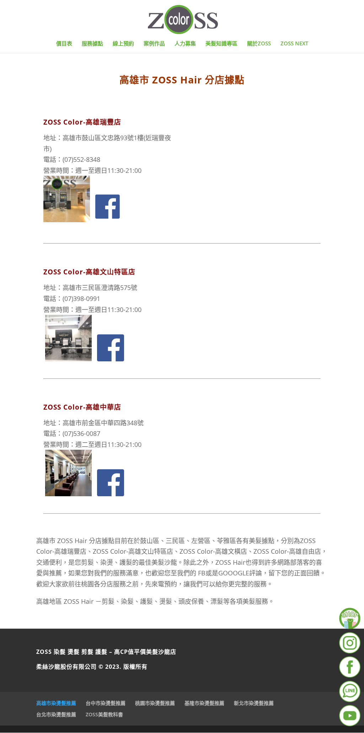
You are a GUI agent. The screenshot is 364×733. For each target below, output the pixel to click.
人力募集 (185, 44)
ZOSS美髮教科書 (104, 714)
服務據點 (92, 44)
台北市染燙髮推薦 (56, 714)
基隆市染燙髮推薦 (204, 703)
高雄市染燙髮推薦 (56, 703)
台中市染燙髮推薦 (105, 703)
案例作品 (154, 44)
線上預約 (123, 44)
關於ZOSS (259, 44)
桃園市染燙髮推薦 (155, 703)
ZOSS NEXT (294, 44)
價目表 (64, 44)
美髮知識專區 (221, 44)
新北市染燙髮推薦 (254, 703)
